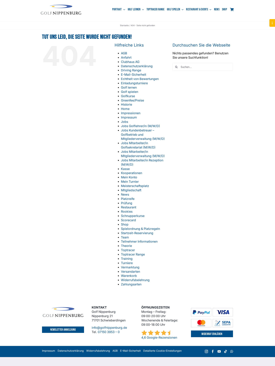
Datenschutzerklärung (137, 66)
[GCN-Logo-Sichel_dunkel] (61, 6)
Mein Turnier (130, 181)
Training (127, 259)
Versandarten (130, 271)
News (125, 194)
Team (125, 237)
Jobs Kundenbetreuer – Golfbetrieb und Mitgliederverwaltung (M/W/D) (143, 134)
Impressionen (130, 113)
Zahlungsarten (131, 284)
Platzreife (127, 199)
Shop (124, 224)
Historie (126, 104)
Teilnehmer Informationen (139, 241)
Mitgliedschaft (131, 190)
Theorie (126, 246)
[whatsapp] (231, 351)
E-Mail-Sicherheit (133, 74)
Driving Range (131, 70)
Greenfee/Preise (132, 100)
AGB (124, 53)
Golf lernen (129, 87)
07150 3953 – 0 (109, 332)
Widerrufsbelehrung (135, 280)
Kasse (125, 169)
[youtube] (219, 351)
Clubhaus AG (130, 62)
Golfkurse (128, 96)
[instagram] (206, 351)
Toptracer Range (133, 254)
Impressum (129, 117)
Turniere (127, 263)
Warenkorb (129, 276)
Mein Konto (129, 177)
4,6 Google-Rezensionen (159, 337)
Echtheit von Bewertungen (140, 79)
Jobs (124, 122)
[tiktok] (225, 351)
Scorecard (128, 220)
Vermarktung (130, 267)
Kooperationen (131, 173)
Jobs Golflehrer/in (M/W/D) (140, 126)
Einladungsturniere (134, 83)
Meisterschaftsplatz (135, 186)
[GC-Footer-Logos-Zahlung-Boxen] (212, 309)
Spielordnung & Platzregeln (140, 229)
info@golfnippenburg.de (109, 328)
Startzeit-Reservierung (137, 233)
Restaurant (128, 207)
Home (125, 109)
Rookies (127, 211)
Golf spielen (129, 92)
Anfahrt (126, 57)
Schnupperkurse (133, 216)
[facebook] (212, 351)
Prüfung (126, 203)
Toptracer (128, 250)
